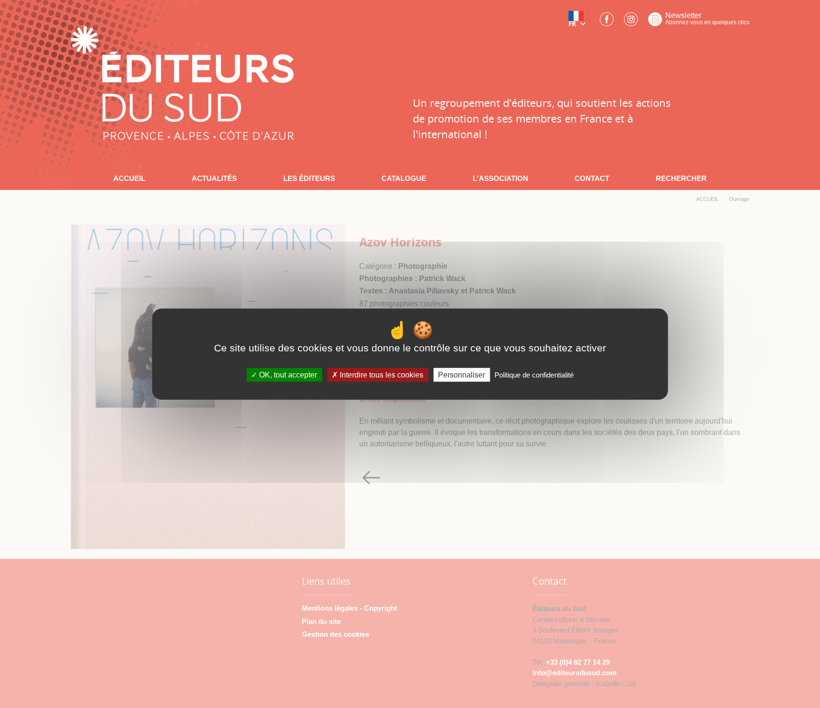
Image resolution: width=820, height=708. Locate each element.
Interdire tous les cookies (380, 375)
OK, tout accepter (287, 375)
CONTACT (592, 178)
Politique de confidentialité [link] (534, 375)
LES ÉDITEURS (309, 178)
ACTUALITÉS (214, 178)
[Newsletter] (655, 22)
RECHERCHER (681, 178)
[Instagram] (631, 22)
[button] (578, 22)
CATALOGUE (404, 178)
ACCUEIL (129, 178)
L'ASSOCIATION (500, 178)
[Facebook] (607, 22)
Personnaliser (461, 375)
